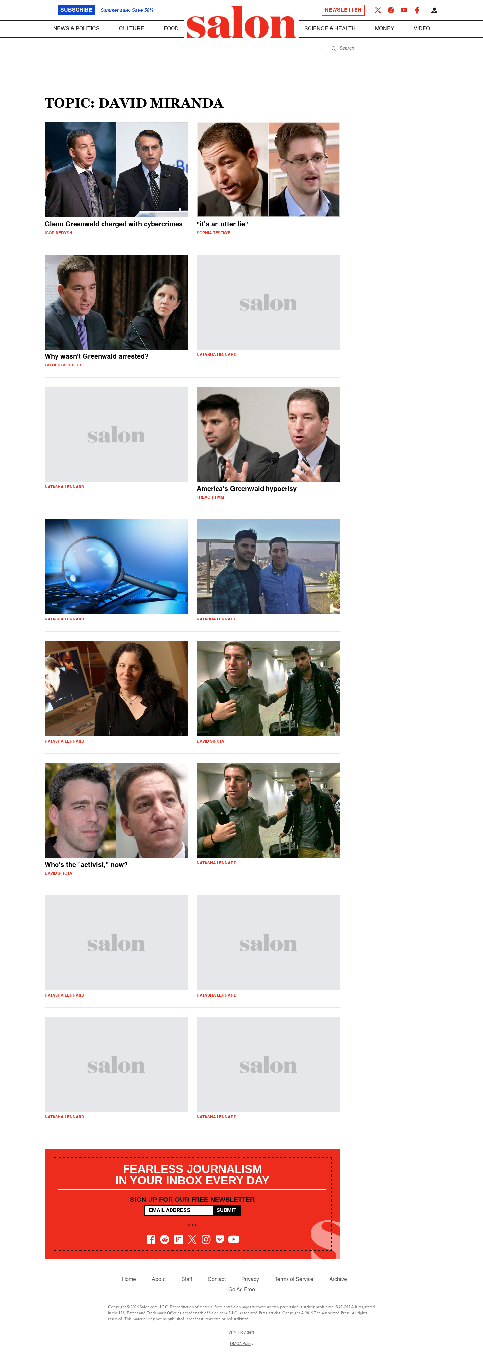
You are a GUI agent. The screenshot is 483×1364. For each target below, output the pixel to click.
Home (129, 1279)
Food (171, 29)
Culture (131, 29)
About (159, 1279)
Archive (338, 1279)
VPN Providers (241, 1333)
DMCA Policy (241, 1344)
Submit (227, 1210)
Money (384, 29)
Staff (186, 1279)
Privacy (250, 1279)
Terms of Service (294, 1279)
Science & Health (330, 29)
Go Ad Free (241, 1290)
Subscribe (76, 10)
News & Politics (76, 29)
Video (422, 29)
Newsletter (343, 10)
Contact (217, 1279)
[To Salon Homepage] (241, 22)
